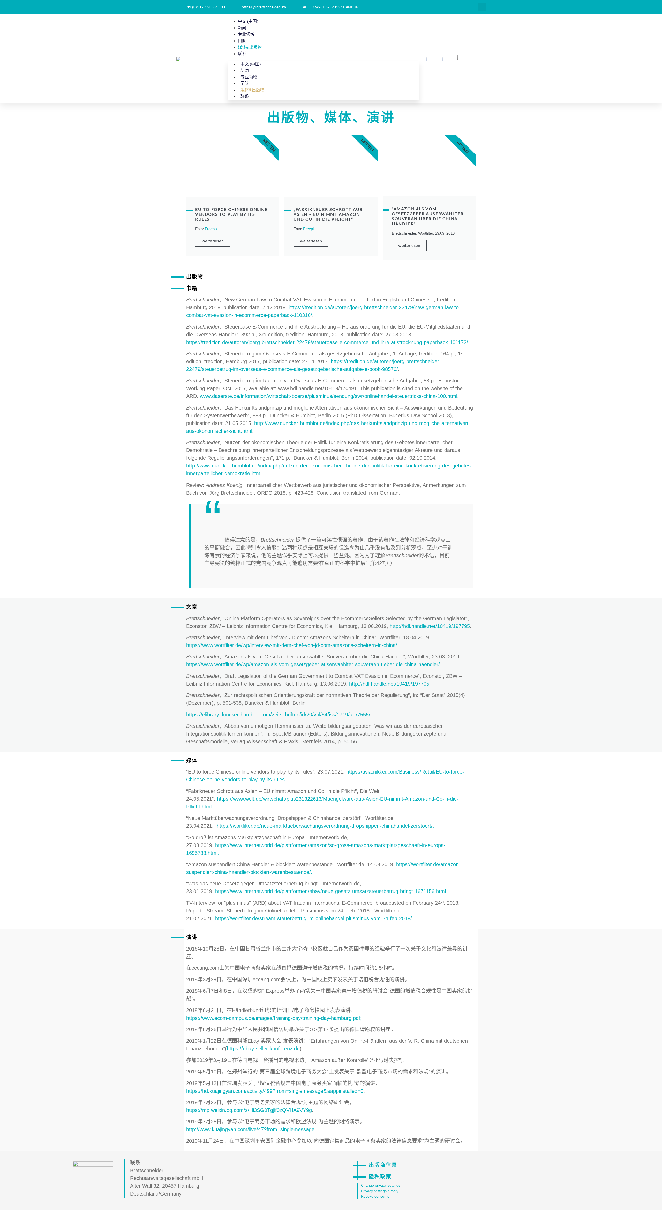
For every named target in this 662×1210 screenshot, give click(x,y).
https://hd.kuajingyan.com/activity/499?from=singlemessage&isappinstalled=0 (274, 1091)
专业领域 (246, 34)
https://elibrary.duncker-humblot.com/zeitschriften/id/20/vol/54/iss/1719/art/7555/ (278, 714)
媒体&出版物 (250, 47)
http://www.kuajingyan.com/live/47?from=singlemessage (250, 1129)
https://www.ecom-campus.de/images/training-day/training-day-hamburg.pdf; (274, 1018)
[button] (482, 7)
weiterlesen (213, 241)
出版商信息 (383, 1165)
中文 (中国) (248, 21)
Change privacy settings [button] (380, 1185)
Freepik (211, 229)
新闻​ (242, 28)
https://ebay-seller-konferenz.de (263, 1048)
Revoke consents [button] (375, 1196)
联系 (242, 53)
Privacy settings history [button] (379, 1191)
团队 (242, 41)
